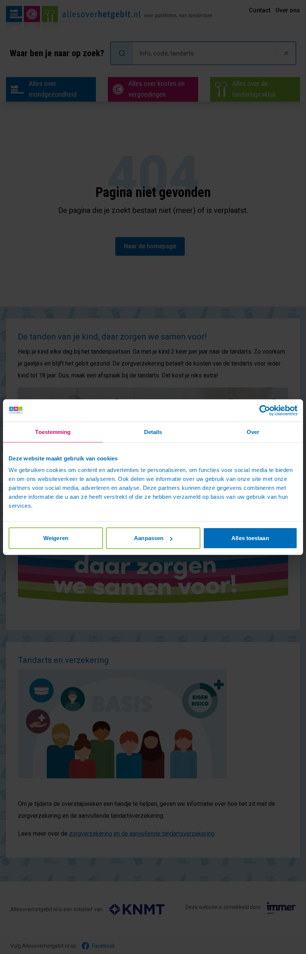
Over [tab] (253, 431)
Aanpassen (148, 538)
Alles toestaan (250, 538)
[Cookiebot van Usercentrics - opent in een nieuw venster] (264, 410)
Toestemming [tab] (53, 431)
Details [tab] (153, 431)
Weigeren (55, 538)
